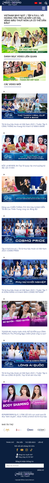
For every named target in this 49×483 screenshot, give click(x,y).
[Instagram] (26, 450)
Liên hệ (40, 442)
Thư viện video (30, 442)
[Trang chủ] (12, 3)
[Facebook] (17, 450)
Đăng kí (40, 470)
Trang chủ (10, 442)
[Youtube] (22, 450)
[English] (40, 2)
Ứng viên (20, 442)
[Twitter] (31, 450)
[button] (2, 67)
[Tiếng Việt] (36, 2)
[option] (24, 71)
